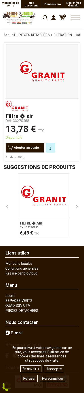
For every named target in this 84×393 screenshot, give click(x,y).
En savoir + (30, 369)
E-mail (16, 333)
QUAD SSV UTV (17, 305)
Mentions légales (18, 263)
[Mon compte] (53, 17)
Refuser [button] (29, 378)
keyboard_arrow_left (7, 206)
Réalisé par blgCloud (21, 273)
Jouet (10, 296)
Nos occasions (31, 4)
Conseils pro (52, 4)
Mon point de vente (10, 4)
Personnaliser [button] (52, 378)
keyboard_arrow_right (76, 206)
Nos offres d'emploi (73, 4)
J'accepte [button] (54, 369)
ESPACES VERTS (18, 301)
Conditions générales (21, 268)
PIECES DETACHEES (21, 311)
